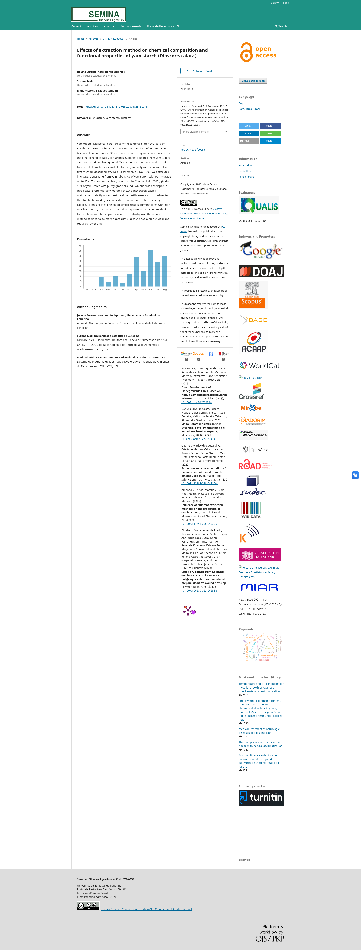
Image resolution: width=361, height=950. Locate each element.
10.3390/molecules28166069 (199, 439)
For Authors (245, 171)
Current (76, 26)
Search (282, 26)
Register (274, 3)
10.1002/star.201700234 (196, 402)
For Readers (245, 165)
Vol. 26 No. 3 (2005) (113, 38)
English (243, 103)
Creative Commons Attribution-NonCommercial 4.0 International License (204, 213)
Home (80, 38)
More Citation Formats (196, 131)
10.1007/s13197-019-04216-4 (199, 483)
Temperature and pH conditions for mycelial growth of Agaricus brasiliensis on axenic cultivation (261, 687)
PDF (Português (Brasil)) (200, 71)
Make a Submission (253, 80)
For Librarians (246, 176)
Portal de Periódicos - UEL (163, 26)
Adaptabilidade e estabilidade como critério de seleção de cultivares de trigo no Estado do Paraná (259, 760)
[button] (249, 126)
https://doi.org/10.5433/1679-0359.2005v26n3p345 (116, 106)
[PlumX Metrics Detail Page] (188, 610)
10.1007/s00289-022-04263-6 (199, 590)
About (108, 26)
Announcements (131, 26)
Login (286, 3)
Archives (92, 26)
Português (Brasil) (250, 109)
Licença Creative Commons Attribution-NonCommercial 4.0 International (146, 909)
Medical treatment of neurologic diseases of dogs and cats (259, 730)
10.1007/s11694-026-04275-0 (199, 523)
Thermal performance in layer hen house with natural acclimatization (260, 744)
